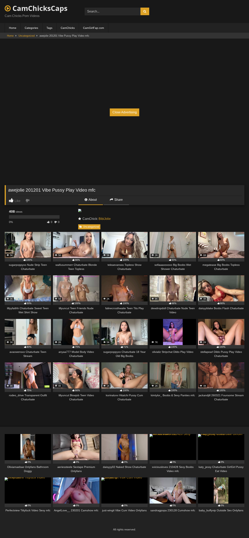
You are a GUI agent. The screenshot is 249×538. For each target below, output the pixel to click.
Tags (49, 27)
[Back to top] (237, 526)
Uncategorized (26, 35)
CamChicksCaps (39, 8)
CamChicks (68, 27)
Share (118, 199)
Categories (31, 27)
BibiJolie (105, 218)
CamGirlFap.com (93, 27)
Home (12, 27)
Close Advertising (124, 112)
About (92, 199)
